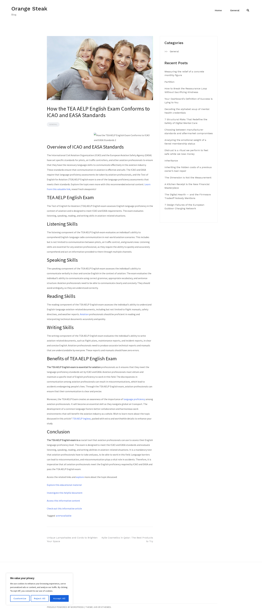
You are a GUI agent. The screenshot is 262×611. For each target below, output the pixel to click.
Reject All (39, 598)
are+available (63, 515)
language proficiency (134, 399)
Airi (96, 607)
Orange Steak (29, 8)
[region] (39, 589)
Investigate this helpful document (64, 492)
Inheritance (171, 160)
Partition (169, 81)
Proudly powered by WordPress (65, 607)
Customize (19, 598)
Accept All (59, 598)
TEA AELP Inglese (81, 418)
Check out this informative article (64, 508)
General (234, 10)
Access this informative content (63, 500)
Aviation (84, 314)
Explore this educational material (64, 484)
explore (80, 477)
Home (218, 10)
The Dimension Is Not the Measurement (188, 177)
